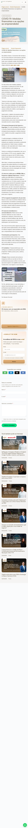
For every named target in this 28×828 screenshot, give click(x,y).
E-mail (4, 396)
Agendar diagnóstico (13, 326)
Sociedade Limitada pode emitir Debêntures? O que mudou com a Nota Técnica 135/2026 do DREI (14, 501)
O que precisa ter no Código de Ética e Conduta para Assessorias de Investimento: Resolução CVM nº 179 (13, 551)
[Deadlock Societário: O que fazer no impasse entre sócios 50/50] (14, 468)
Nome (4, 389)
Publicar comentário (9, 425)
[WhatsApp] (5, 372)
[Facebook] (23, 372)
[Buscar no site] (22, 2)
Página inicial (5, 7)
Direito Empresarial (15, 7)
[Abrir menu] (25, 2)
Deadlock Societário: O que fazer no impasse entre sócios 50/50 (14, 477)
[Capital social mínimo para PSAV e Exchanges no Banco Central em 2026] (14, 565)
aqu (18, 65)
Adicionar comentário (7, 403)
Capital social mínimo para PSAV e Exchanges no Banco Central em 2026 (14, 575)
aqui (12, 65)
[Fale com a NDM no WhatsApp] (25, 825)
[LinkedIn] (11, 372)
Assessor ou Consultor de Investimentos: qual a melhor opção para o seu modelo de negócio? (14, 526)
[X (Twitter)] (17, 372)
